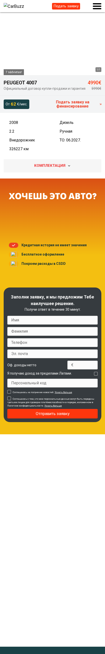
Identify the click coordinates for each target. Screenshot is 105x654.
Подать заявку (66, 6)
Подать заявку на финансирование (72, 104)
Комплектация (49, 165)
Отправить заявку (53, 413)
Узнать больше (63, 392)
